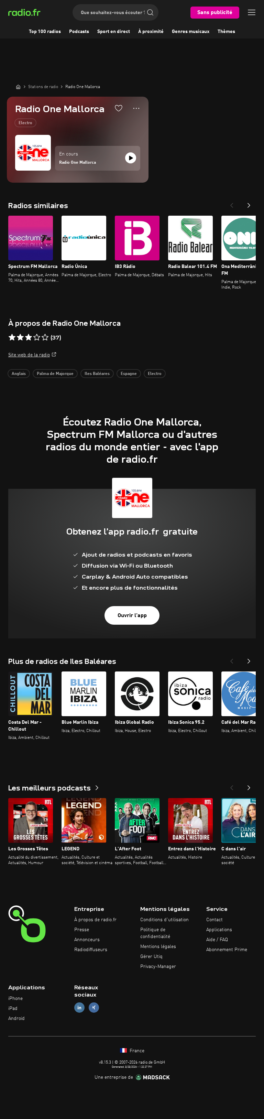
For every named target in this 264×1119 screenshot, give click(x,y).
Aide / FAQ (217, 939)
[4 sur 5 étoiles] (37, 337)
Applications (219, 929)
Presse (81, 929)
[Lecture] (130, 157)
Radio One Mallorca (77, 163)
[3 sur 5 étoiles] (28, 337)
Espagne (129, 374)
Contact (214, 919)
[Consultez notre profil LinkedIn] (79, 1007)
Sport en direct (113, 31)
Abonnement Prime (226, 949)
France (136, 1050)
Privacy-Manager (158, 966)
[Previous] (232, 203)
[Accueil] (18, 86)
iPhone (15, 998)
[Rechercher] (150, 12)
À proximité (151, 31)
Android (16, 1018)
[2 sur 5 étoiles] (20, 337)
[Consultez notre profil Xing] (94, 1007)
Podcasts (79, 31)
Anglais (19, 374)
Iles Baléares (97, 374)
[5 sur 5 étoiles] (45, 337)
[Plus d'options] (136, 108)
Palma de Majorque (55, 374)
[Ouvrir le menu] (252, 12)
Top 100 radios (45, 31)
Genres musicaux (190, 31)
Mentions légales (158, 946)
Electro (25, 123)
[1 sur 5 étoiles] (12, 337)
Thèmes (226, 31)
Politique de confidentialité (155, 933)
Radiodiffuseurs (90, 949)
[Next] (249, 203)
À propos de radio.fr (95, 919)
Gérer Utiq (151, 956)
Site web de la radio (29, 355)
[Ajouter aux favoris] (118, 108)
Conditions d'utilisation (164, 919)
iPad (13, 1008)
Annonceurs (87, 939)
